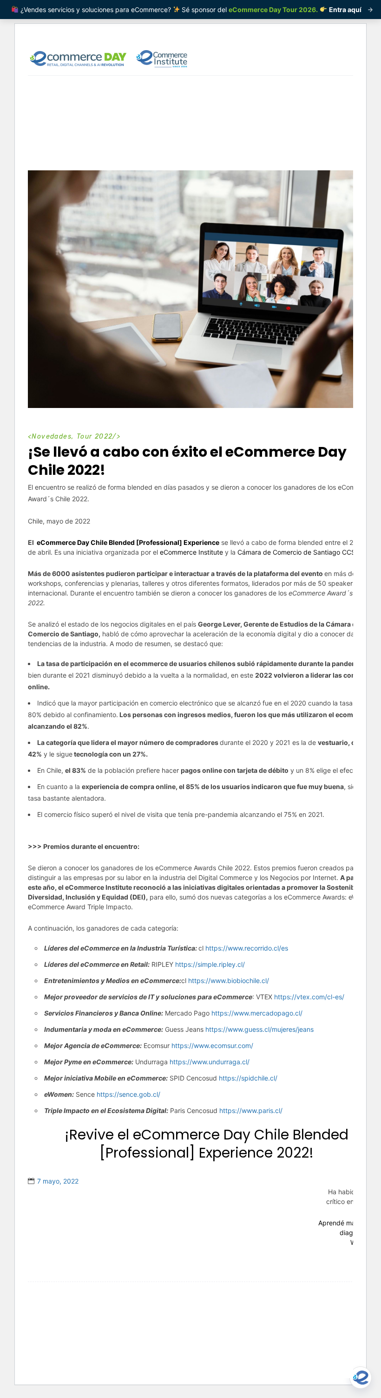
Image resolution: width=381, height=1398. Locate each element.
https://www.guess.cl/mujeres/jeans (259, 1029)
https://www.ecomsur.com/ (212, 1045)
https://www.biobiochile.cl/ (228, 980)
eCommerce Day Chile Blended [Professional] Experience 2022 (223, 1144)
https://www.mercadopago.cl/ (256, 1013)
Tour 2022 (95, 436)
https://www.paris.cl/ (250, 1110)
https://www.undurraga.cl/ (210, 1062)
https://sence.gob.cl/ (128, 1094)
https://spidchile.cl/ (248, 1078)
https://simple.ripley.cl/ (210, 964)
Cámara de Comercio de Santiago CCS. (297, 552)
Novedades (52, 436)
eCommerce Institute (191, 552)
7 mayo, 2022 (58, 1181)
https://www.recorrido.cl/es (246, 948)
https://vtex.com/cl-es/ (309, 997)
